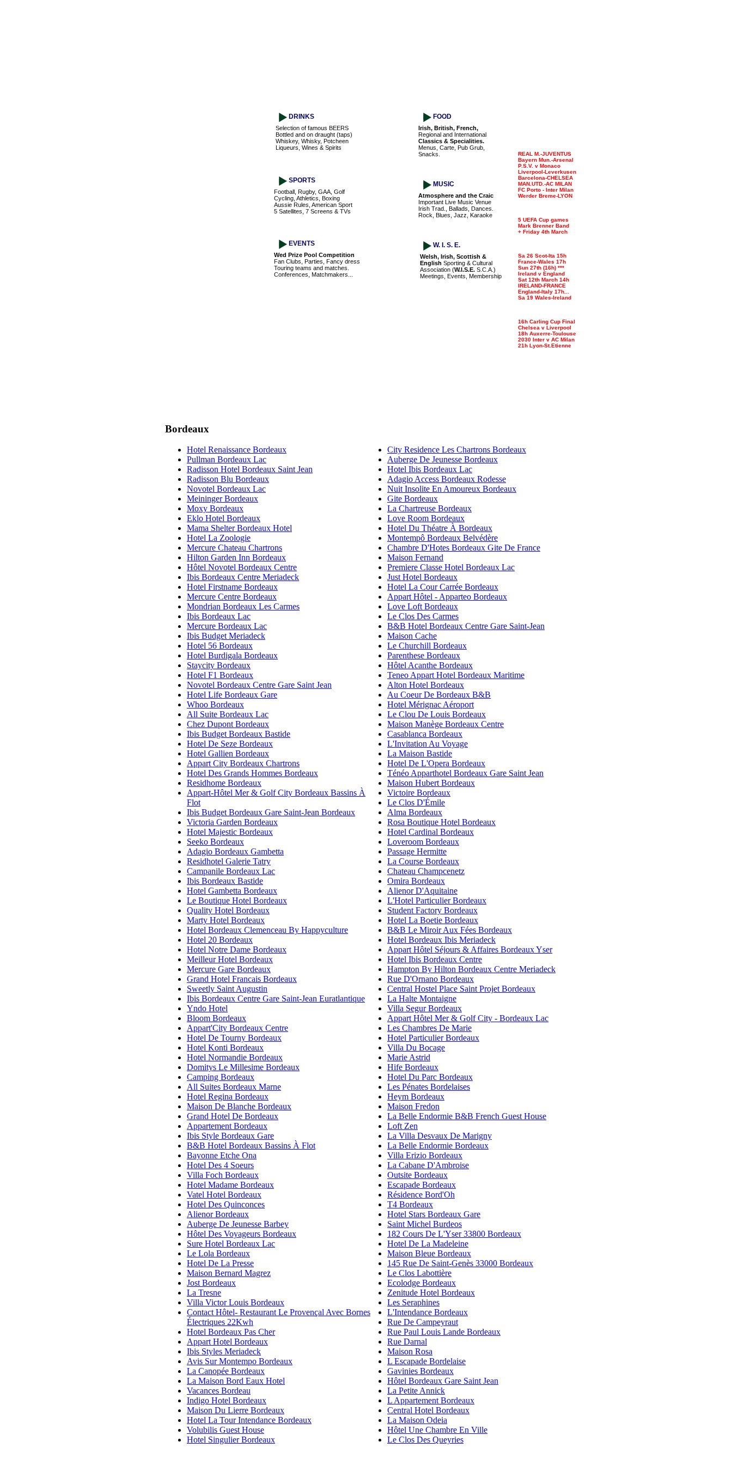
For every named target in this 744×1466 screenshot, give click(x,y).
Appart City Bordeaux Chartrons (243, 763)
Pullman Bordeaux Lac (226, 459)
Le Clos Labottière (419, 1273)
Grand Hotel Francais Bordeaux (242, 979)
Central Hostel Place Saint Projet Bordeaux (461, 988)
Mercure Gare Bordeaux (229, 969)
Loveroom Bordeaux (423, 841)
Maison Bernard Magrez (229, 1273)
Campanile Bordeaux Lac (231, 871)
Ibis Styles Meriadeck (224, 1351)
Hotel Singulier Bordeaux (231, 1439)
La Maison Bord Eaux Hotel (236, 1380)
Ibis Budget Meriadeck (226, 635)
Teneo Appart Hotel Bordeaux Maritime (456, 675)
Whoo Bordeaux (215, 704)
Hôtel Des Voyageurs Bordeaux (241, 1233)
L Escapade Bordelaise (426, 1361)
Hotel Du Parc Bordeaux (430, 1077)
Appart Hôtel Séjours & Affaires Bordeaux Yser (469, 949)
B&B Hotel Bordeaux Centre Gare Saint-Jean (466, 626)
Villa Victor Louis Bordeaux (235, 1302)
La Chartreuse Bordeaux (429, 508)
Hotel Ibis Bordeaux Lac (429, 469)
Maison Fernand (415, 557)
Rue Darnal (407, 1341)
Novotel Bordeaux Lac (226, 488)
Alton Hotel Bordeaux (425, 684)
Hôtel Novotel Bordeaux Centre (242, 567)
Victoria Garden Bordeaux (232, 822)
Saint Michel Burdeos (424, 1224)
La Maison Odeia (417, 1420)
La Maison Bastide (419, 753)
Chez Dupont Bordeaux (228, 724)
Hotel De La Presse (220, 1263)
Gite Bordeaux (412, 498)
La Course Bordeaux (423, 861)
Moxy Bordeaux (215, 508)
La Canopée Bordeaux (226, 1371)
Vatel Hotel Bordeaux (224, 1194)
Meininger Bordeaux (222, 498)
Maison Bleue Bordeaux (429, 1253)
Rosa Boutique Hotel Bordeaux (441, 822)
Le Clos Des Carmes (423, 616)
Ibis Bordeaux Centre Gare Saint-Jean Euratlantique (276, 998)
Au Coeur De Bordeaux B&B (439, 694)
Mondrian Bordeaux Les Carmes (243, 606)
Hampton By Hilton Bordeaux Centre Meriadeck (471, 969)
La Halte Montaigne (421, 998)
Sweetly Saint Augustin (227, 988)
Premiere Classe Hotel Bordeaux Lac (451, 567)
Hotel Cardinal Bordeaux (430, 831)
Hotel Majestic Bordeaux (230, 831)
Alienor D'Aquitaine (422, 890)
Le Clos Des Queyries (425, 1439)
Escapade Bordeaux (421, 1184)
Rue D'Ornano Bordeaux (430, 979)
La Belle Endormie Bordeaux (438, 1145)
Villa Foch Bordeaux (223, 1175)
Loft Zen (402, 1126)
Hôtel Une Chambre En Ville (437, 1429)
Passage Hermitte (417, 851)
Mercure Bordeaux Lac (227, 626)
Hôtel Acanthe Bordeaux (430, 665)
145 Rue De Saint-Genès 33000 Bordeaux (460, 1263)
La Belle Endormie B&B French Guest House (466, 1116)
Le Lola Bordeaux (218, 1253)
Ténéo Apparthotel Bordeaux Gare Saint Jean (465, 773)
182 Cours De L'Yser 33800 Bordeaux (454, 1233)
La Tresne (204, 1292)
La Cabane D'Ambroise (428, 1165)
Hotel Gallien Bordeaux (228, 753)
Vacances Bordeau (219, 1390)
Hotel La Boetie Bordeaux (432, 920)
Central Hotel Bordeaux (428, 1410)
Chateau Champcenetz (426, 871)
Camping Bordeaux (220, 1077)
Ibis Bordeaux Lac (219, 616)
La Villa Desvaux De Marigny (439, 1135)
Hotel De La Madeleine (427, 1243)
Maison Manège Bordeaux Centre (445, 724)
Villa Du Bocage (416, 1047)
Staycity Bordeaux (219, 665)
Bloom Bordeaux (216, 1018)
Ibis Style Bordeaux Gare (230, 1135)
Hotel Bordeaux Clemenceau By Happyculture (267, 929)
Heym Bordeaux (415, 1096)
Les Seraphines (413, 1302)
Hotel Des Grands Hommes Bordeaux (252, 773)
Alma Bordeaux (414, 812)
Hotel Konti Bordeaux (225, 1047)
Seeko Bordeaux (215, 841)
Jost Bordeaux (211, 1282)
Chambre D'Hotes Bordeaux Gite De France (463, 547)
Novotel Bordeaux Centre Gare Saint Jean (259, 684)
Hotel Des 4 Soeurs (220, 1165)
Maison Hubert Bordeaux (431, 782)
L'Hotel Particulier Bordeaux (436, 900)
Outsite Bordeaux (417, 1175)
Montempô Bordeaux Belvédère (442, 537)
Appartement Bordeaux (227, 1126)
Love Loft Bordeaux (422, 606)
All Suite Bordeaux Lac (228, 714)
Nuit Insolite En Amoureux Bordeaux (451, 488)
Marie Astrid (408, 1057)
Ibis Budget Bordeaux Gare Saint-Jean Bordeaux (271, 812)
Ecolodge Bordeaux (421, 1282)
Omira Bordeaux (416, 880)
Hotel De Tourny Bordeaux (234, 1037)
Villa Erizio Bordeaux (424, 1155)
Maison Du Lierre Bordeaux (235, 1410)
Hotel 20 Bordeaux (220, 939)
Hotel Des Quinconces (226, 1204)
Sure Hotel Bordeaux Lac (231, 1243)
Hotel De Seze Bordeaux (230, 743)
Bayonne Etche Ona (222, 1155)
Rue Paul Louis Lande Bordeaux (444, 1331)
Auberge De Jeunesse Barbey (238, 1224)
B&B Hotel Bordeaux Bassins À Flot (251, 1145)
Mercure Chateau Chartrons (234, 547)
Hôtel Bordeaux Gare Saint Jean (442, 1380)
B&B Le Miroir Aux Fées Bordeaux (449, 929)
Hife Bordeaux (412, 1067)
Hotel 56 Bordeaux (220, 645)
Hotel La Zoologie (219, 537)
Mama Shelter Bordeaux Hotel (239, 528)
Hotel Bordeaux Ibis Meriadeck (441, 939)
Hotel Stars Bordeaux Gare (433, 1214)
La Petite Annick (416, 1390)
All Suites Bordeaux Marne (234, 1086)
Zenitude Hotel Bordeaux (431, 1292)
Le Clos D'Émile (416, 802)
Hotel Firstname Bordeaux (232, 586)
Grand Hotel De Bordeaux (232, 1116)
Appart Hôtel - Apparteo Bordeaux (447, 596)
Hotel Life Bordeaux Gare (232, 694)
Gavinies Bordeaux (420, 1371)
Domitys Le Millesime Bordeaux (243, 1067)
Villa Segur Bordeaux (424, 1008)
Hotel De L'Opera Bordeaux (436, 763)
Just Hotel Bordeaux (422, 577)
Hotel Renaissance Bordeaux (236, 449)
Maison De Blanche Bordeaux (239, 1106)
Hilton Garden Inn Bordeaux (236, 557)
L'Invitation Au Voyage (427, 743)
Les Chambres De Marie (429, 1028)
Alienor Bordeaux (218, 1214)
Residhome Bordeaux (224, 782)
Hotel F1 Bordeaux (220, 675)
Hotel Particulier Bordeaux (433, 1037)
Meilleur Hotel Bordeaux (230, 959)
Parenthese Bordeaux (423, 655)
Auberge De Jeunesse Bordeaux (442, 459)
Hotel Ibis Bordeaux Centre (434, 959)
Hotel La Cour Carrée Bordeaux (442, 586)
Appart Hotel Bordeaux (227, 1341)
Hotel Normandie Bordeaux (235, 1057)
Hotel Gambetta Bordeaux (232, 890)
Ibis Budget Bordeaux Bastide (238, 733)
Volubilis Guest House (225, 1429)
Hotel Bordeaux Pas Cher (231, 1331)
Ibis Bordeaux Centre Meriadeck (243, 577)
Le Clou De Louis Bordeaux (436, 714)
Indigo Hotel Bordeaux (226, 1400)
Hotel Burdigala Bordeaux (232, 655)
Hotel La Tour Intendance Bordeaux (249, 1420)
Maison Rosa (409, 1351)
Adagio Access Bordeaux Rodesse (446, 479)
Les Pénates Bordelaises (428, 1086)
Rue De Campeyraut (422, 1322)
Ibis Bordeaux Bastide (225, 880)
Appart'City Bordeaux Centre (237, 1028)
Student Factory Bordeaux (432, 910)
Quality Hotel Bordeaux (228, 910)
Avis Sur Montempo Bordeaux (239, 1361)
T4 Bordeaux (410, 1204)
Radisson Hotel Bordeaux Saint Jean (250, 469)
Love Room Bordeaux (426, 518)
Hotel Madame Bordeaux (230, 1184)
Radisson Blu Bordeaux (228, 479)
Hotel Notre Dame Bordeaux (236, 949)
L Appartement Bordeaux (430, 1400)
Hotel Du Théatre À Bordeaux (439, 528)
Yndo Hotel (207, 1008)
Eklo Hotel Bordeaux (223, 518)
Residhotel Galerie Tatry (229, 861)
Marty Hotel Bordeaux (226, 920)
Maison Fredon (413, 1106)
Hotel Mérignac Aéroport (430, 704)
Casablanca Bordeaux (424, 733)
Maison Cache (412, 635)
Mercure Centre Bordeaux (232, 596)
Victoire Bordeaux (418, 792)
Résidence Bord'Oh (421, 1194)
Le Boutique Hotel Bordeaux (237, 900)
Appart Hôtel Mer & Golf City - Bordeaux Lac (467, 1018)
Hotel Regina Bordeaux (228, 1096)
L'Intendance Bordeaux (427, 1312)
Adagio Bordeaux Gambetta (235, 851)
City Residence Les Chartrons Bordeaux (456, 449)
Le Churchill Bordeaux (427, 645)
